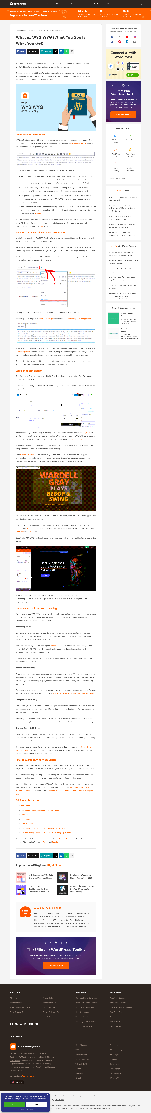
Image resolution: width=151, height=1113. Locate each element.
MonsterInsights (82, 1059)
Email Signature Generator (86, 1021)
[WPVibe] (123, 64)
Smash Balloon (82, 1068)
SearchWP (114, 1059)
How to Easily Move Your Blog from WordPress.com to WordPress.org (82, 889)
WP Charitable (115, 1073)
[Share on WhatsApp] (66, 51)
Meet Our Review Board (20, 1007)
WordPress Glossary (118, 1002)
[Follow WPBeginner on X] (119, 37)
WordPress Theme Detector (87, 1002)
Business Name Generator (86, 998)
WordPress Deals (116, 1012)
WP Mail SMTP (81, 1064)
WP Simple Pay (116, 1049)
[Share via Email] (71, 51)
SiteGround (59, 1099)
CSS (41, 226)
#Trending (111, 3)
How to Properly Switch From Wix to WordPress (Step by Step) (46, 832)
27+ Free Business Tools (85, 1026)
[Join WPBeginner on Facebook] (112, 37)
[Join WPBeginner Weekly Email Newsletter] (134, 41)
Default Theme (27, 823)
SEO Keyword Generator (85, 1007)
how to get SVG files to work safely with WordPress (73, 693)
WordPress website (78, 143)
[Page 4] (127, 299)
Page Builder (26, 819)
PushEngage (115, 1068)
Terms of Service (49, 1002)
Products (97, 3)
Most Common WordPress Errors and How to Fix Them (43, 828)
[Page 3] (124, 299)
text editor (55, 645)
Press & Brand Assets (18, 1012)
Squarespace (31, 528)
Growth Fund (48, 1016)
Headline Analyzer (83, 1012)
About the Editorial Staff (47, 908)
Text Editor (25, 805)
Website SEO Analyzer (85, 1016)
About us (13, 998)
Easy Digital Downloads (119, 1054)
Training (84, 3)
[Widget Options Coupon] (113, 318)
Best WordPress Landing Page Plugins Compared (41, 810)
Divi (29, 531)
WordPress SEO (116, 1016)
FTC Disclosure (49, 1007)
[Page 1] (120, 299)
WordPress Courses (118, 998)
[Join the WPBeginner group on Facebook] (112, 41)
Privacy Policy (48, 998)
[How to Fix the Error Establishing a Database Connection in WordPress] (21, 890)
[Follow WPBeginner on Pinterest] (119, 41)
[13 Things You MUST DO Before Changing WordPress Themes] (21, 877)
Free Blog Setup (116, 1026)
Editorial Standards (17, 1002)
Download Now (56, 965)
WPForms (79, 1049)
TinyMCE (86, 432)
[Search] (140, 3)
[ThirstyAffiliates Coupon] (113, 333)
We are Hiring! (28, 1076)
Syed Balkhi (15, 1060)
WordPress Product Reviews (121, 1007)
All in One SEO (82, 1054)
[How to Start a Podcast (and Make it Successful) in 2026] (62, 877)
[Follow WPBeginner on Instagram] (134, 37)
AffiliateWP (114, 1078)
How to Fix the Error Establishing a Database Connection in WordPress (39, 889)
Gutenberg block (27, 454)
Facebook (56, 842)
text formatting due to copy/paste (77, 318)
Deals (73, 3)
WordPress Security (118, 1021)
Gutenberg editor (23, 351)
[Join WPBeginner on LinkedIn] (127, 41)
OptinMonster (81, 1045)
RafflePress (114, 1064)
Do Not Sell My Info (51, 1012)
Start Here (60, 3)
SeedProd (20, 531)
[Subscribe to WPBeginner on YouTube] (127, 37)
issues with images (46, 318)
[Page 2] (122, 299)
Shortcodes (25, 814)
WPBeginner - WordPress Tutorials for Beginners (18, 3)
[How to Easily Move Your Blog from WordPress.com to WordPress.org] (62, 890)
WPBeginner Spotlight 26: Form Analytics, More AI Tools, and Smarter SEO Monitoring (122, 208)
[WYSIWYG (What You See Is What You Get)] (55, 51)
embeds (38, 213)
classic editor (76, 439)
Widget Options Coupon (127, 314)
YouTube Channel (66, 838)
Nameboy (79, 1078)
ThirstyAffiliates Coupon (127, 330)
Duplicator (114, 1045)
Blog (48, 3)
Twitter (45, 842)
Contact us (14, 1016)
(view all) (132, 308)
